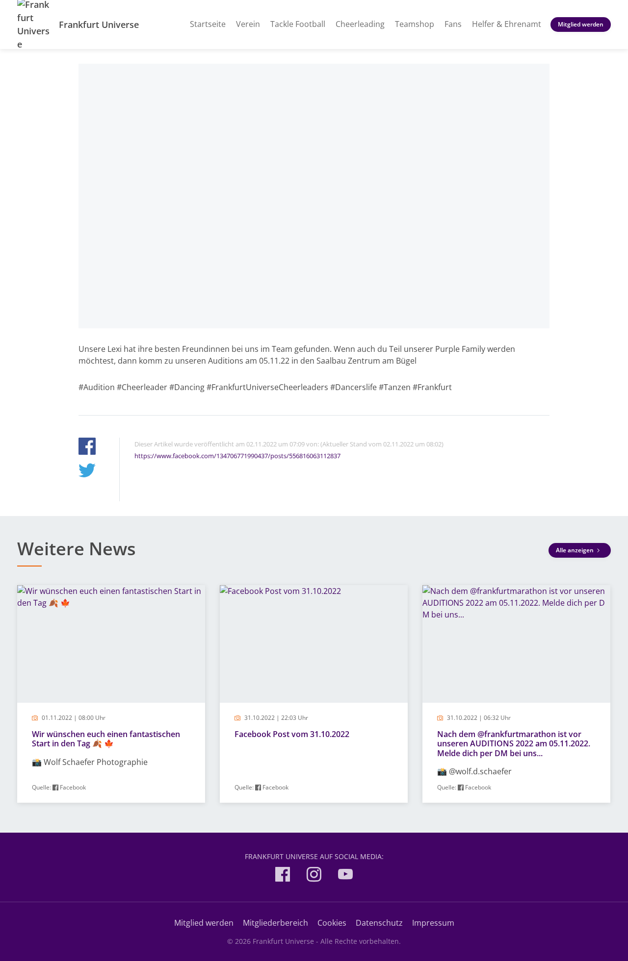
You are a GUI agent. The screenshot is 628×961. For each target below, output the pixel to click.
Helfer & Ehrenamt (506, 24)
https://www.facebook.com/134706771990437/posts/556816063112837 (237, 455)
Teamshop (414, 24)
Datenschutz (379, 922)
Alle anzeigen (575, 550)
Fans (453, 24)
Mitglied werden (580, 24)
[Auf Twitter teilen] (87, 472)
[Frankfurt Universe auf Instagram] (314, 876)
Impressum (433, 922)
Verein (248, 24)
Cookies (331, 922)
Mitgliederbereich (275, 922)
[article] (111, 694)
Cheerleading (360, 24)
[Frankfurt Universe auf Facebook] (282, 876)
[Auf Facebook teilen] (87, 448)
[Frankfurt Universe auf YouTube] (345, 876)
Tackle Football (297, 24)
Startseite (208, 24)
